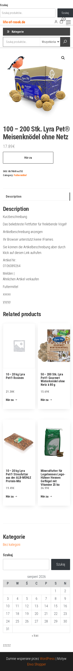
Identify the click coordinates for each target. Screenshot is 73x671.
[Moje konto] (56, 21)
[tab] (36, 196)
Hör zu (28, 157)
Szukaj (4, 5)
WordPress (47, 659)
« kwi (35, 635)
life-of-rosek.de (14, 22)
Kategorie (18, 31)
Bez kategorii (11, 544)
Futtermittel (20, 175)
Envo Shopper (36, 664)
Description (13, 196)
